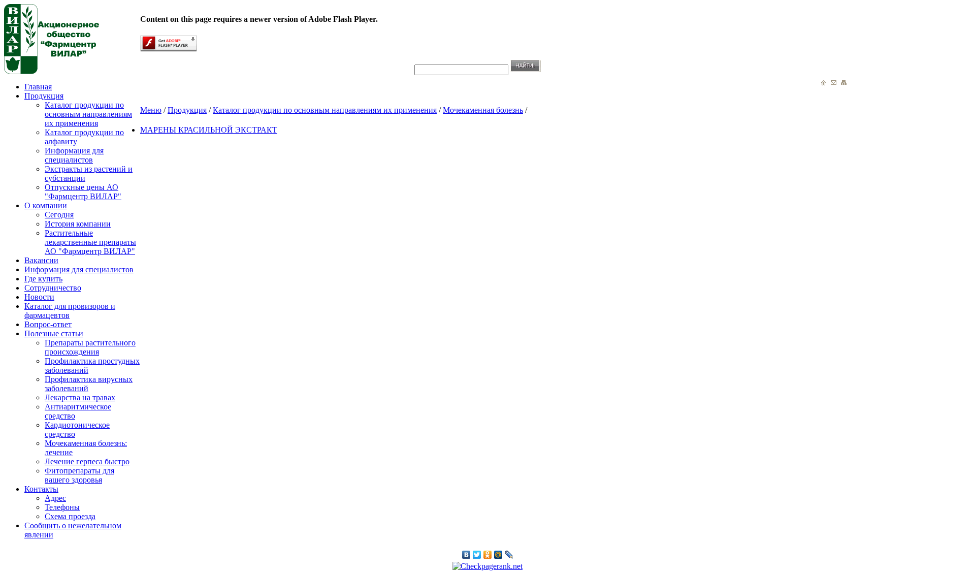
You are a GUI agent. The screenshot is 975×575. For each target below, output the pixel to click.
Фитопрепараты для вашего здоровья (79, 475)
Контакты (41, 489)
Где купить (43, 278)
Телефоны (62, 507)
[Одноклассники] (487, 554)
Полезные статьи (53, 333)
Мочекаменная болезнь (483, 110)
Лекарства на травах (80, 397)
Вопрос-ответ (48, 324)
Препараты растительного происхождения (90, 347)
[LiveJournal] (509, 554)
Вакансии (41, 260)
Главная (38, 86)
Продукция (43, 95)
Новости (39, 297)
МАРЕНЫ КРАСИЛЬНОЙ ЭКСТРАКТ (208, 129)
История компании (78, 223)
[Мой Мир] (498, 554)
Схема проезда (70, 516)
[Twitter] (477, 554)
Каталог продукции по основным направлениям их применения (88, 114)
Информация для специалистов (74, 155)
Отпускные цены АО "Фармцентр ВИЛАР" (83, 192)
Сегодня (59, 214)
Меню (150, 110)
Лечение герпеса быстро (87, 461)
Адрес (55, 498)
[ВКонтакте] (466, 554)
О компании (45, 205)
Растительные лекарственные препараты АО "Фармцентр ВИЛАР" (90, 242)
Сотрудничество (52, 287)
